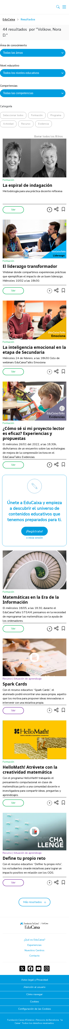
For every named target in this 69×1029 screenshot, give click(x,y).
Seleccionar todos (13, 115)
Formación (37, 115)
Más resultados (32, 902)
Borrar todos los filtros (48, 136)
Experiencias (34, 945)
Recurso (25, 123)
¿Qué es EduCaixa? (34, 939)
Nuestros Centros (34, 950)
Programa (55, 115)
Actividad (8, 123)
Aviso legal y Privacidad (34, 980)
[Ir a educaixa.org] (18, 7)
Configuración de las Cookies (34, 1009)
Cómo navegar (34, 994)
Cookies (34, 1001)
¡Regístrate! (34, 531)
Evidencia (43, 123)
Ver (13, 210)
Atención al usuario (34, 987)
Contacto (34, 955)
